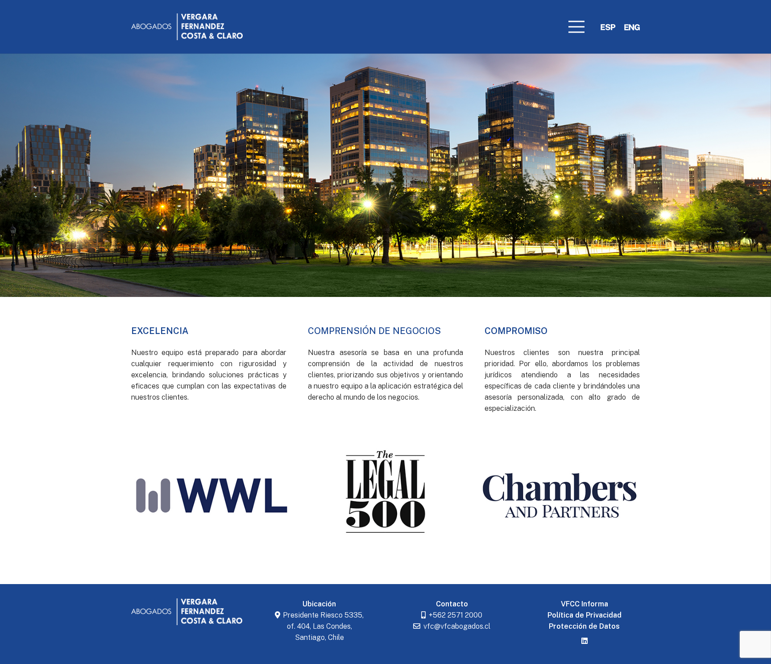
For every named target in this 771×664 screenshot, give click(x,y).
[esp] (608, 27)
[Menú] (576, 27)
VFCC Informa (584, 604)
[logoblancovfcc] (187, 26)
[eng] (632, 27)
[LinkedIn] (584, 641)
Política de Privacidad (584, 615)
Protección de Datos (584, 626)
